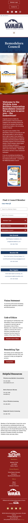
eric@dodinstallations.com (14, 241)
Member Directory (14, 485)
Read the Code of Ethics (12, 338)
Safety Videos (14, 466)
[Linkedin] (12, 12)
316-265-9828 (14, 278)
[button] (14, 32)
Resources (14, 474)
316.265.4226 (15, 518)
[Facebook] (8, 12)
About (14, 482)
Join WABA (14, 464)
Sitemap (22, 519)
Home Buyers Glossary (14, 472)
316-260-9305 (14, 261)
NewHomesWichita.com (14, 476)
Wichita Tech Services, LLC (13, 519)
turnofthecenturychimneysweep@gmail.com (14, 259)
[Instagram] (20, 12)
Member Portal (14, 462)
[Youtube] (16, 12)
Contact (14, 484)
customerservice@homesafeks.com (14, 276)
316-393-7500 (14, 244)
